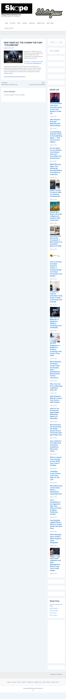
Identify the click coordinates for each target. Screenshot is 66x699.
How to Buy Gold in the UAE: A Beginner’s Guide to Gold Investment (56, 216)
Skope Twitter (53, 613)
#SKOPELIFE (30, 682)
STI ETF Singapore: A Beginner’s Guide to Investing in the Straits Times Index (56, 349)
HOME (8, 682)
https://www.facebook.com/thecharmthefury (15, 76)
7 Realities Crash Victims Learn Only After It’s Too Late (55, 475)
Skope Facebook (54, 608)
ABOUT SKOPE (46, 682)
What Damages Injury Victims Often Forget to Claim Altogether (55, 538)
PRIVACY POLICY (55, 682)
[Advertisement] (58, 641)
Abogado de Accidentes (56, 674)
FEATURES (14, 682)
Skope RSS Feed (54, 610)
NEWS (19, 682)
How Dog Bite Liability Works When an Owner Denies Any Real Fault (56, 524)
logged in (12, 94)
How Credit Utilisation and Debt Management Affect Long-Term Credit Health (55, 564)
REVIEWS (24, 682)
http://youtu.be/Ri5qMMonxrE (34, 63)
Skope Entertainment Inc (11, 15)
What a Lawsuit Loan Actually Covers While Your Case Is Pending (56, 461)
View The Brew (53, 615)
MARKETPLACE (38, 682)
